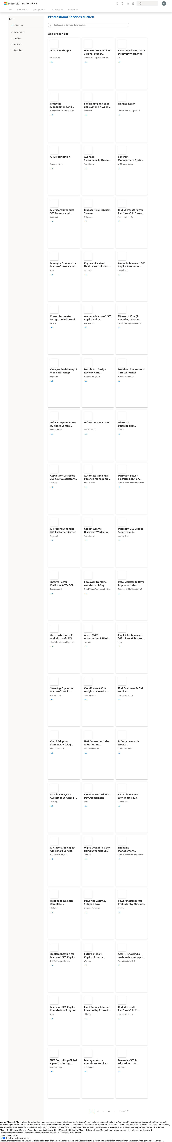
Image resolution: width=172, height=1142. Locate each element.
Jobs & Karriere (119, 1130)
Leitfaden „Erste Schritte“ (75, 1122)
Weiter (123, 1111)
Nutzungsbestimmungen (97, 1140)
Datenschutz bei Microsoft (35, 1132)
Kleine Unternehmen (103, 1130)
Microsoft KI (5, 1130)
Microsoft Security (19, 1130)
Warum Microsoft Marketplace (13, 1122)
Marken (111, 1140)
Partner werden (33, 1124)
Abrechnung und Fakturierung (13, 1124)
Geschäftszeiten (57, 1122)
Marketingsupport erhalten (95, 1124)
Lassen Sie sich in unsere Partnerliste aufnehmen (62, 1124)
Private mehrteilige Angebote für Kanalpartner (143, 1127)
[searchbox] (29, 25)
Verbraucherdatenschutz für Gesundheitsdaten (20, 1140)
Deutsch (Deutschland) (10, 1135)
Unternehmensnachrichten (11, 1132)
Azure (30, 1130)
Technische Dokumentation (99, 1122)
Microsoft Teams (86, 1130)
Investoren (51, 1132)
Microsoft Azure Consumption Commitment (146, 1122)
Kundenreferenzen (41, 1122)
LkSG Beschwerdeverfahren (69, 1132)
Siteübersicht (47, 1140)
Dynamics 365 (39, 1130)
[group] (51, 62)
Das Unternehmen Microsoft (139, 1130)
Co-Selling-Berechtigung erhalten (42, 1127)
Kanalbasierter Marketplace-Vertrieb (106, 1127)
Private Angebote (119, 1122)
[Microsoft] (11, 3)
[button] (50, 25)
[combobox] (89, 25)
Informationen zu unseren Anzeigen (131, 1140)
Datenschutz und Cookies (74, 1140)
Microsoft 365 (52, 1130)
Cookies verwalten (155, 1140)
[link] (64, 63)
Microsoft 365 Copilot (68, 1130)
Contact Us (58, 1140)
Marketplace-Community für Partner (73, 1127)
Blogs (30, 1122)
